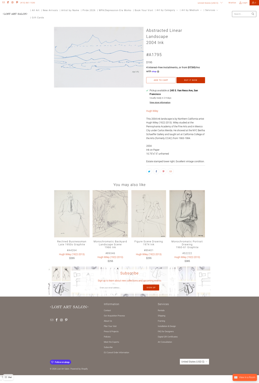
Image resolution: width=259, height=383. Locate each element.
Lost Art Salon (63, 369)
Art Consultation (165, 342)
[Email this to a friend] (171, 171)
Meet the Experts (111, 342)
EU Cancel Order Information (116, 352)
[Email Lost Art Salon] (3, 3)
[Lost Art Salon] (15, 14)
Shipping (161, 315)
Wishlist (232, 3)
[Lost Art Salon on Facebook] (8, 3)
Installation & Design (167, 326)
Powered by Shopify (79, 369)
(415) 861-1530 (27, 3)
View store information (160, 102)
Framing (161, 321)
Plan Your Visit (110, 326)
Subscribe (108, 347)
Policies (107, 337)
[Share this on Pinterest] (163, 171)
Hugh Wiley (152, 111)
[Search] (253, 14)
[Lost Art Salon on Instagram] (12, 3)
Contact (107, 310)
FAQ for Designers (166, 331)
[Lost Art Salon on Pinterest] (17, 3)
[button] (166, 10)
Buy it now (190, 80)
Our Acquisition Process (114, 315)
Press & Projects (111, 331)
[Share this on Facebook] (156, 171)
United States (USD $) (208, 3)
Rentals (161, 310)
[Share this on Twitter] (149, 171)
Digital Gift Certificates (168, 337)
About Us (108, 321)
